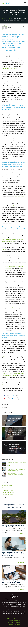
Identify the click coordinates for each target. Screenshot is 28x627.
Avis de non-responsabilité (14, 622)
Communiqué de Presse (7, 494)
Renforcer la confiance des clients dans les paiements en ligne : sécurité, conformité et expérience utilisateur (16, 469)
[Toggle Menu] (25, 3)
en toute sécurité (14, 205)
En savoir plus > (21, 533)
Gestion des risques (9, 307)
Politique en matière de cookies (14, 618)
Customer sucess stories (8, 492)
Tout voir (7, 497)
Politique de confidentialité (14, 620)
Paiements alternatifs (7, 485)
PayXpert (4, 249)
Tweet (16, 395)
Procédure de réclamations (14, 624)
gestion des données (19, 196)
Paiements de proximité (7, 490)
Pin (6, 398)
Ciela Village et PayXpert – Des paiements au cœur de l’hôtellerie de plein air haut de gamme (16, 464)
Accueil (4, 18)
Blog (9, 18)
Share (7, 395)
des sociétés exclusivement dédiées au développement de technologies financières (12, 239)
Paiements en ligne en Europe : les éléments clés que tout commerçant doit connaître (16, 474)
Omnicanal (4, 487)
